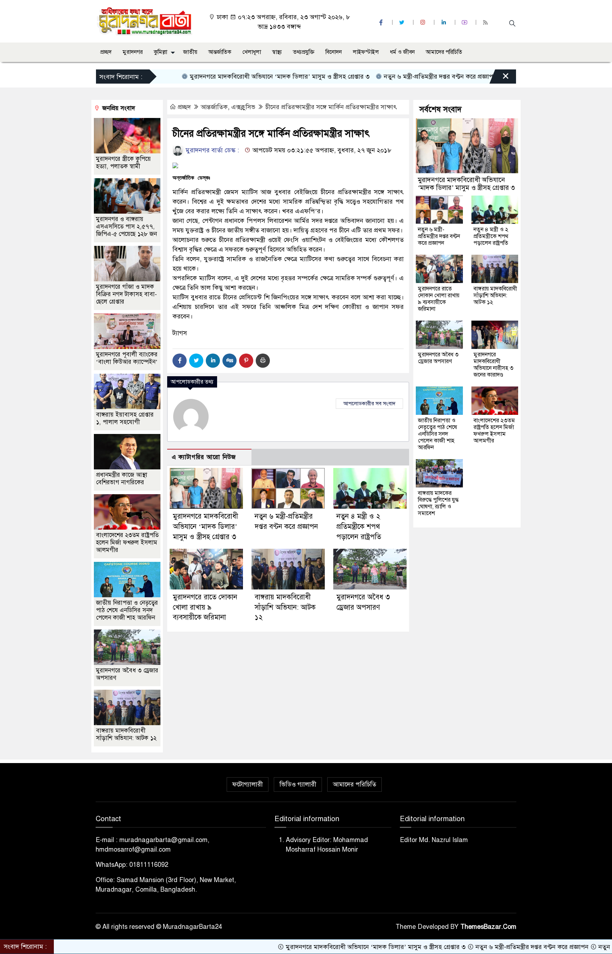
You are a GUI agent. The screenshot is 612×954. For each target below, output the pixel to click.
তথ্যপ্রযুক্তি (303, 52)
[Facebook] (179, 361)
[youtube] (465, 22)
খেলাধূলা (251, 52)
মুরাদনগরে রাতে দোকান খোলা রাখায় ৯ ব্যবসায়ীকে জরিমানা (205, 607)
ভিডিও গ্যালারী (297, 784)
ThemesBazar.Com (488, 927)
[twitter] (402, 22)
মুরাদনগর (133, 52)
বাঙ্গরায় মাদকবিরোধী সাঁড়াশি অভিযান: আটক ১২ (285, 607)
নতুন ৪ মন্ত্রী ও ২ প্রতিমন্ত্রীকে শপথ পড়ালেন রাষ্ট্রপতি (358, 526)
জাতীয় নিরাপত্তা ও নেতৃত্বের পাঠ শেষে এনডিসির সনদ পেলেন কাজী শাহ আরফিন (127, 610)
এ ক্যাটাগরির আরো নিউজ (204, 457)
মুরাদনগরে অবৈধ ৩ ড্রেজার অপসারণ (438, 358)
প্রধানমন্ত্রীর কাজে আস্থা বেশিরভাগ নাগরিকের (121, 478)
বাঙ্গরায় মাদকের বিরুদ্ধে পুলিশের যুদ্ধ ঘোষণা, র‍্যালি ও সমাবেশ (438, 503)
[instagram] (423, 22)
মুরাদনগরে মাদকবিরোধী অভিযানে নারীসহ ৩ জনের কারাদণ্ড (494, 364)
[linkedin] (444, 22)
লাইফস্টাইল (366, 52)
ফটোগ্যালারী (247, 784)
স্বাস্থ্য (277, 52)
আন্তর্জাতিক (219, 52)
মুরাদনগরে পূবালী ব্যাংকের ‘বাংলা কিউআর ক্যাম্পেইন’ (127, 358)
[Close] (499, 78)
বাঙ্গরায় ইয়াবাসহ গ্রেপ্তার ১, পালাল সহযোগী (125, 418)
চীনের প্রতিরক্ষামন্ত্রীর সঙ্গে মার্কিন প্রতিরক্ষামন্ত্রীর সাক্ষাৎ (331, 107)
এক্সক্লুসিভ (243, 107)
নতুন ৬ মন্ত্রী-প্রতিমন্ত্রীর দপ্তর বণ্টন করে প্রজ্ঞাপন (407, 76)
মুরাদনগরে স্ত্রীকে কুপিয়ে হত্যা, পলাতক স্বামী (123, 162)
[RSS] (486, 22)
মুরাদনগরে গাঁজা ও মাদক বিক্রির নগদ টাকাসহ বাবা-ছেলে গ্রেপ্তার (126, 294)
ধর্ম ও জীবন (402, 52)
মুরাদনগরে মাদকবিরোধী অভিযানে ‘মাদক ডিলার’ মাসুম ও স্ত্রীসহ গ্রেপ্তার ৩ (247, 76)
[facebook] (382, 22)
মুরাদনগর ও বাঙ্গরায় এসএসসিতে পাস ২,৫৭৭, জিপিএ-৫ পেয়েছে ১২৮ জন (126, 226)
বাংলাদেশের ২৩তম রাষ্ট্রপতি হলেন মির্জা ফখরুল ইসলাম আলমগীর (127, 542)
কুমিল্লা (160, 52)
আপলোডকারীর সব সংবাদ (369, 403)
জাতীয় (190, 52)
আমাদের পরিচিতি (444, 52)
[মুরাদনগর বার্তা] (145, 21)
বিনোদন (333, 52)
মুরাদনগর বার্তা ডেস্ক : (211, 150)
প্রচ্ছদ (106, 52)
